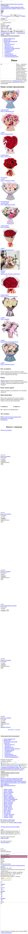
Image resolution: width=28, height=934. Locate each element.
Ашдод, (6, 790)
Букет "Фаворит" (5, 318)
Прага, (5, 810)
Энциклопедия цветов (10, 41)
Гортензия (4, 419)
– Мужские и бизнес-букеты (12, 48)
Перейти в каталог (5, 727)
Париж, (6, 808)
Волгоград (3, 778)
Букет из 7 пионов (5, 571)
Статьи (7, 42)
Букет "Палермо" (5, 226)
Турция (11, 815)
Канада (10, 807)
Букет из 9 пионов (5, 456)
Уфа (2, 784)
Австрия (9, 793)
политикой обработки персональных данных (12, 768)
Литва (11, 795)
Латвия (9, 811)
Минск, (6, 803)
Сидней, (6, 814)
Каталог (3, 4)
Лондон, (6, 799)
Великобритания (12, 799)
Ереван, (6, 796)
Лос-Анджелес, (8, 800)
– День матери (8, 53)
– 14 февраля (8, 51)
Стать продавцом (5, 7)
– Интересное (8, 47)
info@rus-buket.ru (5, 842)
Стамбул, (6, 815)
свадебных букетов (17, 80)
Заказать (3, 461)
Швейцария (11, 797)
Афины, (6, 789)
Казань (21, 778)
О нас (6, 4)
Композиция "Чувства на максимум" (10, 272)
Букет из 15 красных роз (7, 249)
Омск (15, 781)
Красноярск (10, 780)
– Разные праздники (10, 55)
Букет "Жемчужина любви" (8, 203)
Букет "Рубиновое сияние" (8, 179)
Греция (10, 789)
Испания (11, 802)
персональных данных (12, 765)
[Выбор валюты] (2, 13)
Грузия (11, 817)
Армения (10, 796)
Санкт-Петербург (12, 782)
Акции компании (9, 38)
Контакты (8, 8)
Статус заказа (6, 16)
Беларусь (10, 803)
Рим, (5, 813)
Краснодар (3, 780)
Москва (4, 31)
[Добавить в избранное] (2, 464)
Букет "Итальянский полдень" (9, 605)
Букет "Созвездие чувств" (7, 363)
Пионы (2, 380)
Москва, (6, 804)
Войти (17, 16)
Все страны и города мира (8, 819)
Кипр (10, 806)
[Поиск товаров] (2, 29)
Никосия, (6, 806)
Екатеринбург (15, 778)
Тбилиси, (6, 817)
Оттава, (6, 807)
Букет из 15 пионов (6, 514)
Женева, (6, 797)
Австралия (11, 814)
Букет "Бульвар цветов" (7, 133)
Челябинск (6, 784)
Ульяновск (23, 782)
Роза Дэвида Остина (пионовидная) (11, 417)
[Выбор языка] (2, 12)
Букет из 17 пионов (6, 717)
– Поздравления (9, 49)
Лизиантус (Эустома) (7, 418)
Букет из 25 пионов (6, 660)
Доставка (11, 4)
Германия (10, 792)
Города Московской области (8, 785)
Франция (10, 808)
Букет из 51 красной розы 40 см (9, 295)
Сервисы (18, 8)
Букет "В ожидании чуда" (7, 110)
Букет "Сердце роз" (6, 155)
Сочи (18, 782)
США (13, 800)
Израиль (10, 790)
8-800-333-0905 (18, 822)
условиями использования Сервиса (10, 767)
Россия (10, 804)
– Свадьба (7, 45)
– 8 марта (7, 52)
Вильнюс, (6, 795)
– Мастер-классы (9, 44)
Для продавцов (4, 5)
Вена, (5, 793)
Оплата (16, 4)
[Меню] (10, 29)
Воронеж (9, 778)
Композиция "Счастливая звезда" (9, 341)
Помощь (14, 8)
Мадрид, (6, 802)
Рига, (5, 811)
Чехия (9, 810)
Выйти (23, 16)
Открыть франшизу (15, 7)
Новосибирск (9, 781)
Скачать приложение (6, 932)
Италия (8, 813)
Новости (7, 40)
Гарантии (20, 4)
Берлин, (6, 792)
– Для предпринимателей (11, 56)
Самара (6, 782)
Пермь (18, 781)
